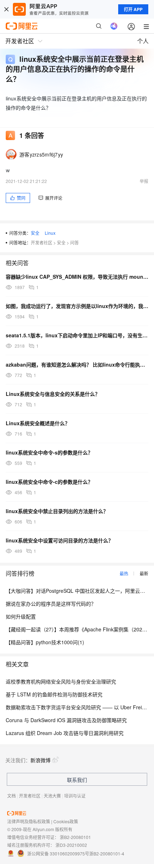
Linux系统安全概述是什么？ (38, 423)
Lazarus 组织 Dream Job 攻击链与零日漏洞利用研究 (65, 732)
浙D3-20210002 (71, 845)
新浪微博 (40, 760)
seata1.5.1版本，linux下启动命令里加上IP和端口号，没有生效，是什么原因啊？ (77, 335)
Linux (50, 233)
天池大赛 (52, 796)
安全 (35, 233)
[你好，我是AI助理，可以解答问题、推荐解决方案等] (113, 26)
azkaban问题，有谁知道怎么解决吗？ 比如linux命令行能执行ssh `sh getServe (77, 364)
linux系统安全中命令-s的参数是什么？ (49, 452)
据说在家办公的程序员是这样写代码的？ (51, 603)
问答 (74, 242)
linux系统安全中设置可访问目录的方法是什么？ (59, 540)
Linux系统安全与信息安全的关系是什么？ (53, 393)
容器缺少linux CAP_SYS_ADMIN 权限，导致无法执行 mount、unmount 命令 (77, 276)
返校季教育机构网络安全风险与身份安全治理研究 (61, 681)
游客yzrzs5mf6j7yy (41, 154)
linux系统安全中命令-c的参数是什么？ (49, 481)
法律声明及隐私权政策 (28, 821)
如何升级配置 (21, 616)
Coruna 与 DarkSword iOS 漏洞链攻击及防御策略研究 (66, 720)
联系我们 (77, 779)
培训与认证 (75, 796)
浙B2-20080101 (75, 837)
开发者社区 (41, 242)
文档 (11, 796)
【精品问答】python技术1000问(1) (45, 642)
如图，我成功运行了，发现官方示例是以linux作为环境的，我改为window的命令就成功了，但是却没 (77, 305)
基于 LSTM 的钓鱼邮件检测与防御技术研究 (54, 694)
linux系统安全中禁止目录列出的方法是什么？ (57, 511)
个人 (143, 41)
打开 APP (133, 9)
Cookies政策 (65, 821)
